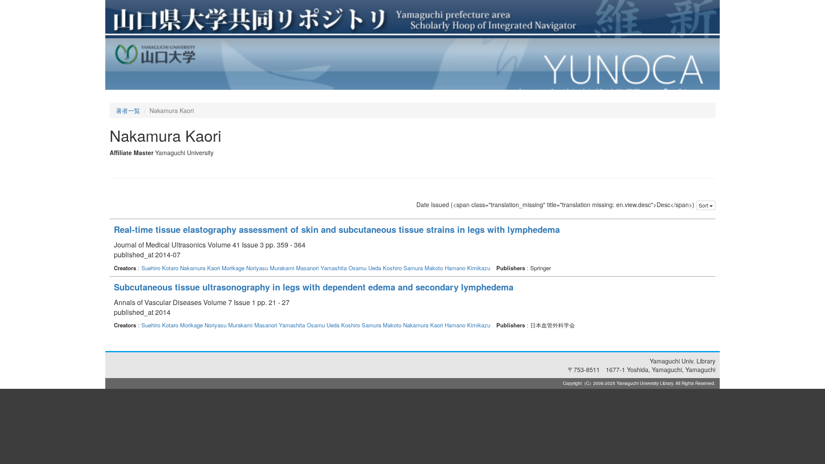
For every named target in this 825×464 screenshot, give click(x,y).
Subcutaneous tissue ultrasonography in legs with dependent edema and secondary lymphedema (313, 287)
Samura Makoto (423, 268)
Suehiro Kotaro (159, 268)
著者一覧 (128, 110)
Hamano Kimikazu (467, 268)
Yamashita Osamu (344, 268)
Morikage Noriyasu (245, 268)
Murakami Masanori (294, 268)
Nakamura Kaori (200, 268)
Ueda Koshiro (385, 268)
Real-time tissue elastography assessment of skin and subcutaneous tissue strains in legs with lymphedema (337, 229)
